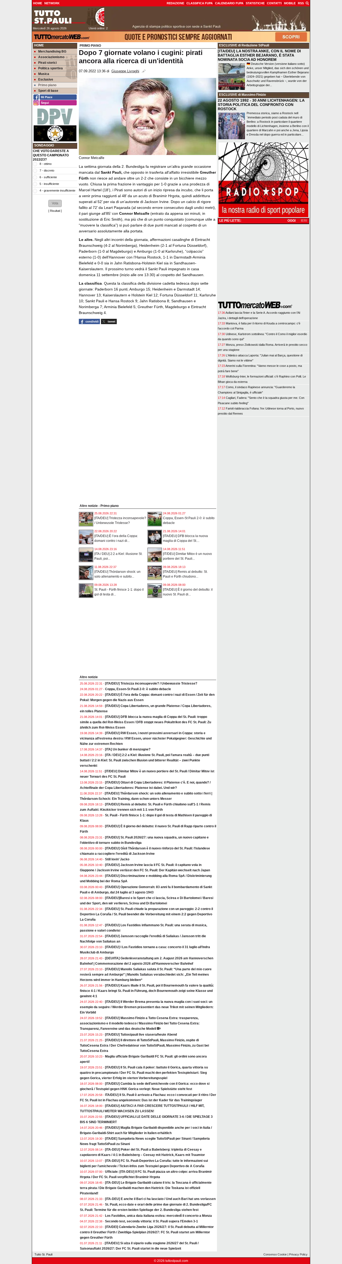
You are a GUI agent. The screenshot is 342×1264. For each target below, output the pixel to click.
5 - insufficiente (49, 183)
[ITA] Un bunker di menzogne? (127, 749)
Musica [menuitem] (43, 74)
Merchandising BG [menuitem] (52, 51)
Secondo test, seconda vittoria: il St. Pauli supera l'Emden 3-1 (151, 1221)
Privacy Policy (298, 1254)
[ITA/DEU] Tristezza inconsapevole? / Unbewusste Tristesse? (151, 683)
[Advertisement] (55, 296)
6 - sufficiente (48, 177)
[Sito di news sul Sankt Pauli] (68, 17)
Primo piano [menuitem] (47, 85)
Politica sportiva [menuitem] (50, 68)
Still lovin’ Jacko (117, 859)
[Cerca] (307, 3)
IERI (304, 220)
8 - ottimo (46, 163)
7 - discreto (47, 170)
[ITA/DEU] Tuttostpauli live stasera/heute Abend (141, 1034)
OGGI (291, 220)
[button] (55, 203)
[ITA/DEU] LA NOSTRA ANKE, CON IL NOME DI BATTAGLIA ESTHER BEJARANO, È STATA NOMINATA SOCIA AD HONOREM (259, 55)
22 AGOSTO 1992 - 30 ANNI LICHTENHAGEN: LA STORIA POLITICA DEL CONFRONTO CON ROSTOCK (261, 104)
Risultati (55, 210)
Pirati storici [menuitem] (47, 63)
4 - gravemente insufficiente (57, 190)
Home (39, 45)
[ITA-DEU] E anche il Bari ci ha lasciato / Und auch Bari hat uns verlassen (160, 1199)
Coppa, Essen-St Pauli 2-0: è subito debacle (138, 689)
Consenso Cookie (275, 1254)
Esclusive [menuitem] (45, 79)
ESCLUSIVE (228, 45)
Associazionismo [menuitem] (51, 57)
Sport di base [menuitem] (48, 91)
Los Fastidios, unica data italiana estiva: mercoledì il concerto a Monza (158, 1216)
